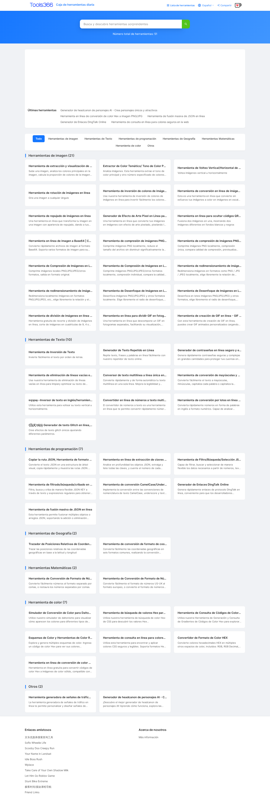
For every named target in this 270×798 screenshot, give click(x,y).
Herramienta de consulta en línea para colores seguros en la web (150, 121)
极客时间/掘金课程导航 (38, 786)
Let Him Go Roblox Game (40, 775)
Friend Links (32, 792)
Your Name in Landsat (38, 753)
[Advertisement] (135, 80)
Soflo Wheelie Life (35, 742)
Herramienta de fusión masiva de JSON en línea (176, 116)
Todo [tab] (39, 138)
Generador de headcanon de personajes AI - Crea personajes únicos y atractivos (108, 110)
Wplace (29, 764)
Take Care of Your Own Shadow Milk (47, 770)
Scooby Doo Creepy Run (39, 748)
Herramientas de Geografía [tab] (179, 138)
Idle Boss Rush (33, 759)
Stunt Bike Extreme (36, 781)
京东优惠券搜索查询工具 (39, 737)
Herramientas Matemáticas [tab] (218, 138)
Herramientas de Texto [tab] (98, 138)
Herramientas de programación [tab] (137, 138)
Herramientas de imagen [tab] (63, 138)
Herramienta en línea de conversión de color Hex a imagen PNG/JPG (101, 116)
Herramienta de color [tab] (128, 145)
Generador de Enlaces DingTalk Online (83, 121)
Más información (148, 737)
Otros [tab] (150, 145)
